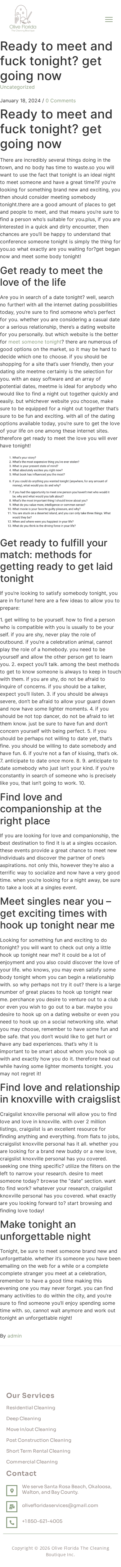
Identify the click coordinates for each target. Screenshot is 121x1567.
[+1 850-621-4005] (11, 1522)
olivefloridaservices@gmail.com (60, 1505)
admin (14, 1336)
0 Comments (61, 100)
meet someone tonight (34, 342)
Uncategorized (17, 87)
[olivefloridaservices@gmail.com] (11, 1506)
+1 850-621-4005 (42, 1521)
